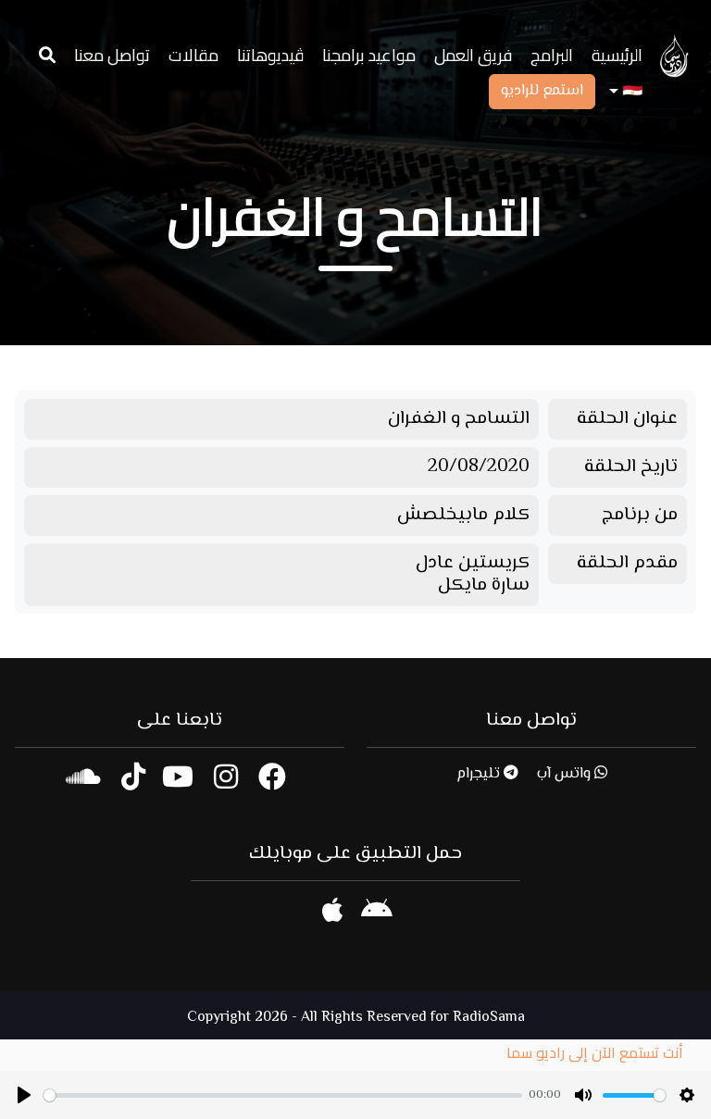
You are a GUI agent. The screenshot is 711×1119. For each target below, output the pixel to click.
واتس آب (565, 774)
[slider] (283, 1095)
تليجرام (480, 774)
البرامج (551, 55)
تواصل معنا (112, 55)
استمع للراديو (542, 91)
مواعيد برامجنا (369, 55)
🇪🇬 (630, 92)
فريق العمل (473, 55)
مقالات (193, 55)
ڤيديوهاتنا (270, 55)
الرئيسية (617, 55)
